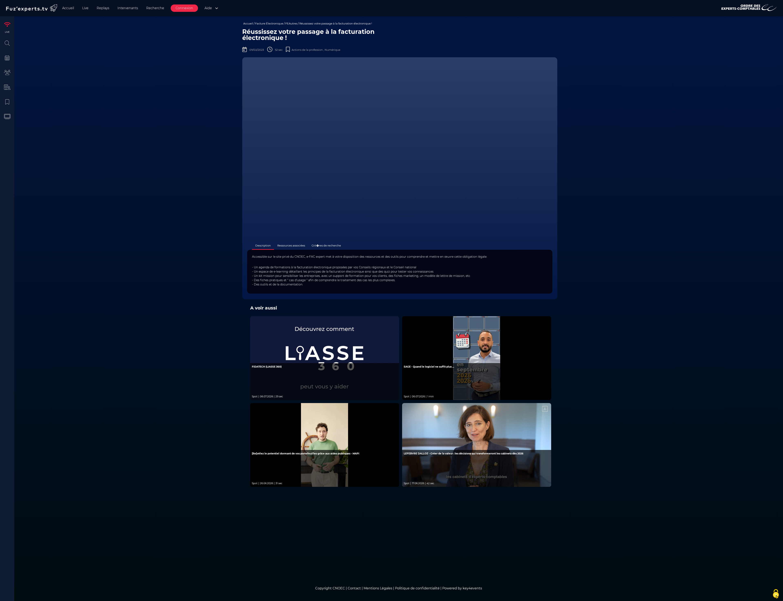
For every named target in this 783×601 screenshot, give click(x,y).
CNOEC (339, 588)
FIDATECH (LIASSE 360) (267, 366)
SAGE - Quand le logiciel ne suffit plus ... (429, 366)
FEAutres (291, 23)
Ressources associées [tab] (291, 245)
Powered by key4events (462, 588)
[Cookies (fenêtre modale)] (776, 594)
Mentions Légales (378, 588)
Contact (355, 588)
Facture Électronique (269, 23)
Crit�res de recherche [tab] (326, 245)
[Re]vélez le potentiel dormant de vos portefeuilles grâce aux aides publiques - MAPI (305, 453)
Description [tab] (263, 245)
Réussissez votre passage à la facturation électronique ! (335, 23)
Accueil (248, 23)
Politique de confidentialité (417, 588)
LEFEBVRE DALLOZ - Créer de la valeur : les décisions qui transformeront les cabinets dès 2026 (463, 453)
